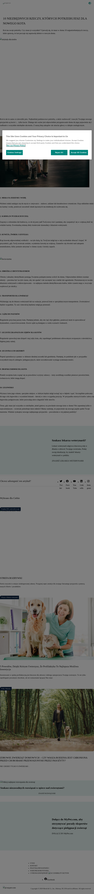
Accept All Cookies (79, 152)
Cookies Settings (14, 152)
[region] (47, 145)
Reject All (59, 152)
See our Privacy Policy (16, 145)
